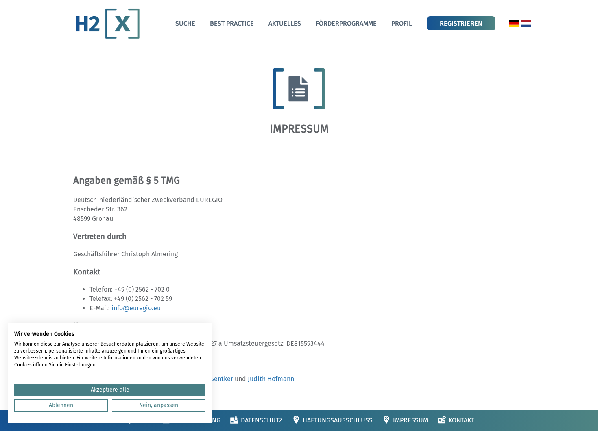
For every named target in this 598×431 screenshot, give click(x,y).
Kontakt (461, 420)
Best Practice (232, 23)
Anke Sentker (213, 379)
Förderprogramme (346, 23)
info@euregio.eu (136, 308)
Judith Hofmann (271, 379)
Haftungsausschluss (338, 420)
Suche (185, 23)
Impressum (410, 420)
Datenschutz (261, 420)
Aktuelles (284, 23)
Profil (401, 23)
